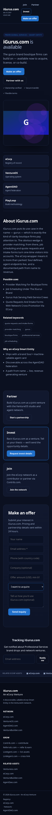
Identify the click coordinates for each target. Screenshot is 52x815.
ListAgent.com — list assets (16, 751)
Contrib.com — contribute (15, 743)
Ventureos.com (10, 769)
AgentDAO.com (10, 725)
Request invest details (21, 453)
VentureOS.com (10, 721)
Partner (35, 4)
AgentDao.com (10, 782)
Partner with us (14, 80)
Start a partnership (19, 417)
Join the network (18, 489)
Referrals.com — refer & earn (17, 747)
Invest (26, 11)
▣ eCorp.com (32, 673)
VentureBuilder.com (12, 730)
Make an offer (30, 18)
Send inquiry (19, 612)
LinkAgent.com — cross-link (16, 756)
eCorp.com (8, 716)
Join (25, 4)
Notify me (43, 659)
